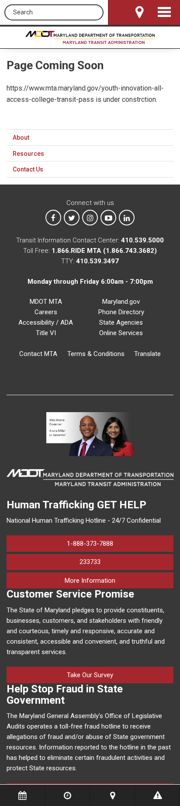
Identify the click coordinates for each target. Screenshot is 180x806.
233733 (90, 562)
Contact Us (28, 169)
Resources (28, 153)
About (21, 137)
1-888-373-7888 (90, 543)
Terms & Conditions (96, 354)
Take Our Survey (90, 675)
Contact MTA (38, 354)
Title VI (46, 333)
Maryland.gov (121, 302)
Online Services (121, 333)
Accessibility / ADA (45, 322)
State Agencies (121, 322)
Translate (147, 354)
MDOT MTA (46, 302)
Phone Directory (121, 312)
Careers (46, 312)
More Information (119, 580)
